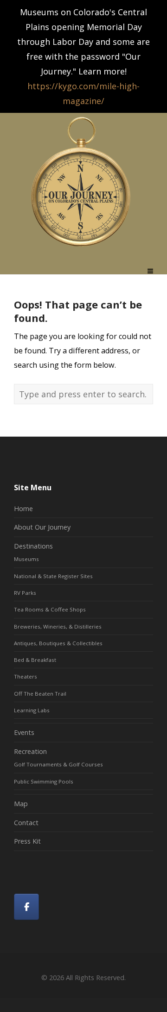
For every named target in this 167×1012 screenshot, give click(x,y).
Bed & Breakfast (35, 659)
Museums (26, 558)
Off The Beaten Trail (40, 693)
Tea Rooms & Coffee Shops (50, 609)
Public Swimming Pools (43, 781)
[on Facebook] (26, 907)
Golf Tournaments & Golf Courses (58, 764)
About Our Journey (42, 527)
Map (21, 803)
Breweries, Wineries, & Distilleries (58, 626)
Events (24, 732)
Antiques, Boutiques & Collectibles (58, 643)
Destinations (33, 546)
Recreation (30, 751)
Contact (26, 822)
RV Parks (25, 592)
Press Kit (27, 841)
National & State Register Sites (53, 576)
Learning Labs (32, 710)
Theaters (25, 676)
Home (23, 508)
